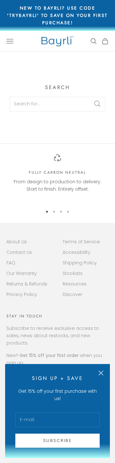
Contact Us (19, 252)
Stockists (73, 273)
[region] (57, 177)
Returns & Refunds (26, 284)
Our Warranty (21, 273)
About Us (16, 242)
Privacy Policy (21, 294)
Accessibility (76, 252)
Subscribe (57, 440)
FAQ (10, 263)
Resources (75, 284)
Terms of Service (81, 242)
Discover (72, 294)
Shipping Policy (80, 263)
